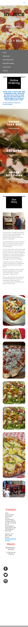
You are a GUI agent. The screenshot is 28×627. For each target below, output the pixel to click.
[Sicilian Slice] (14, 325)
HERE (9, 92)
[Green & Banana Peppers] (14, 477)
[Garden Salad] (14, 338)
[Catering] (14, 497)
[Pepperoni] (14, 378)
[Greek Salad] (14, 403)
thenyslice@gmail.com (10, 539)
